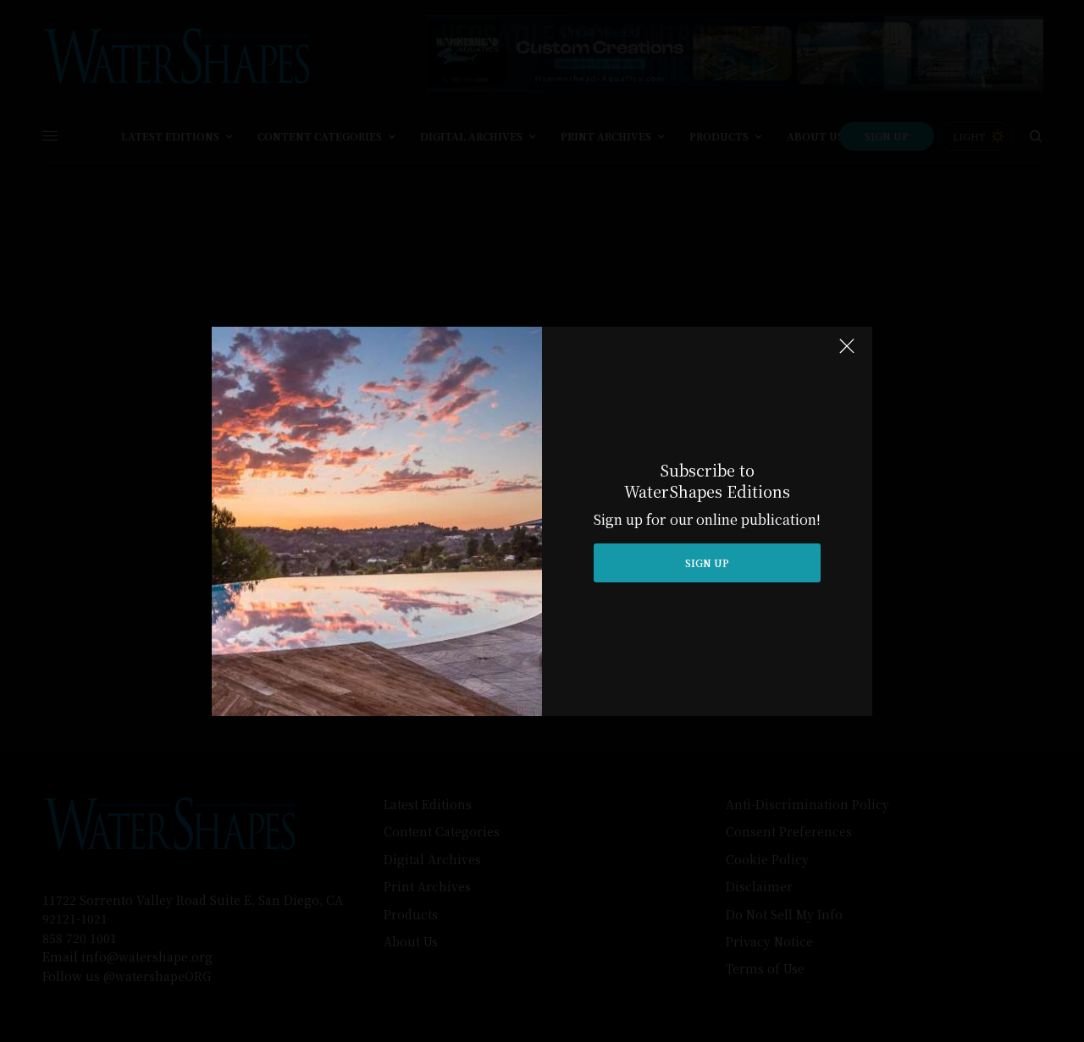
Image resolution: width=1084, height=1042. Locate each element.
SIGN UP (707, 562)
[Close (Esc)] (847, 353)
